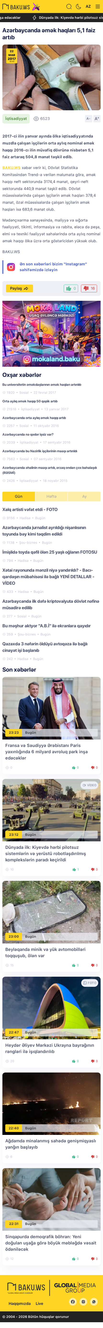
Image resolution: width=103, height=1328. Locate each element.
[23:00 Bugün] (51, 911)
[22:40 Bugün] (51, 1103)
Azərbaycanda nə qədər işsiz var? (27, 434)
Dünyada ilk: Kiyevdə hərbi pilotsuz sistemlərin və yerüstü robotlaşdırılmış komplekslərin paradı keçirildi (45, 853)
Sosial (24, 392)
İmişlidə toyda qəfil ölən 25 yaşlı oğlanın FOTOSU (49, 552)
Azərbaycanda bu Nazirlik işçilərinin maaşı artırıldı (39, 451)
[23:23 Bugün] (51, 708)
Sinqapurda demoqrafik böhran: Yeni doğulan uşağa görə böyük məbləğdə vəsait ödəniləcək (50, 1243)
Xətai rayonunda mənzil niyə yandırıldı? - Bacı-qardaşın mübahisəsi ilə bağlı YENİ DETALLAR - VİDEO (48, 577)
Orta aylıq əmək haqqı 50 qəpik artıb (29, 401)
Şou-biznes (28, 542)
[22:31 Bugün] (51, 1199)
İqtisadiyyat (16, 118)
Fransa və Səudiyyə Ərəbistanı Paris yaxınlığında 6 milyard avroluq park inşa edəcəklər (46, 751)
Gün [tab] (19, 496)
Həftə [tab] (51, 496)
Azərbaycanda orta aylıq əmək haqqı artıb (34, 418)
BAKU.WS (11, 167)
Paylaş (16, 288)
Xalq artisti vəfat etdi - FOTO (30, 509)
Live (39, 1303)
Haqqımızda (20, 1303)
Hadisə (25, 518)
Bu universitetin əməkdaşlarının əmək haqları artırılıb (41, 384)
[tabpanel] (51, 583)
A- (88, 118)
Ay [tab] (84, 496)
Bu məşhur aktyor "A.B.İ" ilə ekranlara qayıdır (46, 625)
